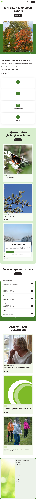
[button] (29, 244)
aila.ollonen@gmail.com (20, 470)
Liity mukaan (5, 73)
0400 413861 (18, 468)
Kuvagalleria (18, 479)
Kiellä (18, 251)
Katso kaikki (17, 139)
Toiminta (17, 477)
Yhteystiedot (18, 481)
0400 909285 (18, 462)
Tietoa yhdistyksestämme (20, 475)
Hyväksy (9, 251)
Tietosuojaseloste (30, 494)
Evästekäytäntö (14, 254)
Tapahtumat (18, 488)
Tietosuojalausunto (20, 254)
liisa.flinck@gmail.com (19, 464)
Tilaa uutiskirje (18, 497)
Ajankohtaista (18, 486)
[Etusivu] (5, 2)
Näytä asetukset (26, 251)
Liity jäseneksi (17, 15)
